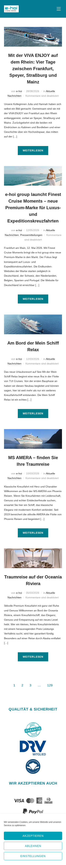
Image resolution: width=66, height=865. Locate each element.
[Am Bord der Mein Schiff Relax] (33, 316)
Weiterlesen (33, 150)
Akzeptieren (33, 835)
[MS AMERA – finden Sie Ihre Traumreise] (33, 431)
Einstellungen (33, 856)
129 (50, 685)
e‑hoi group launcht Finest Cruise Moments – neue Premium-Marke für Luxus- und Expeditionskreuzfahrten (33, 207)
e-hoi (19, 91)
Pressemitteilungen (31, 235)
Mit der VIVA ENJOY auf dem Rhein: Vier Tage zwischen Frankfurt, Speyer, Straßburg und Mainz (33, 68)
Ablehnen (33, 846)
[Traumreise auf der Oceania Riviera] (33, 550)
